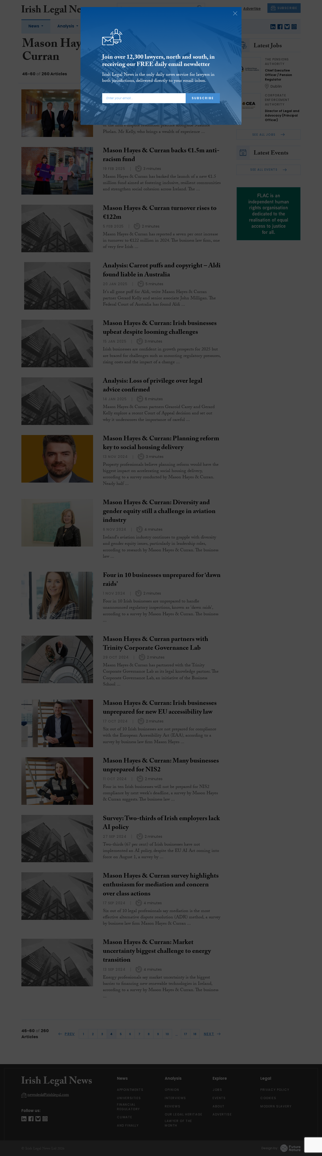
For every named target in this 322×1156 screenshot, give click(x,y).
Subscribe (203, 98)
